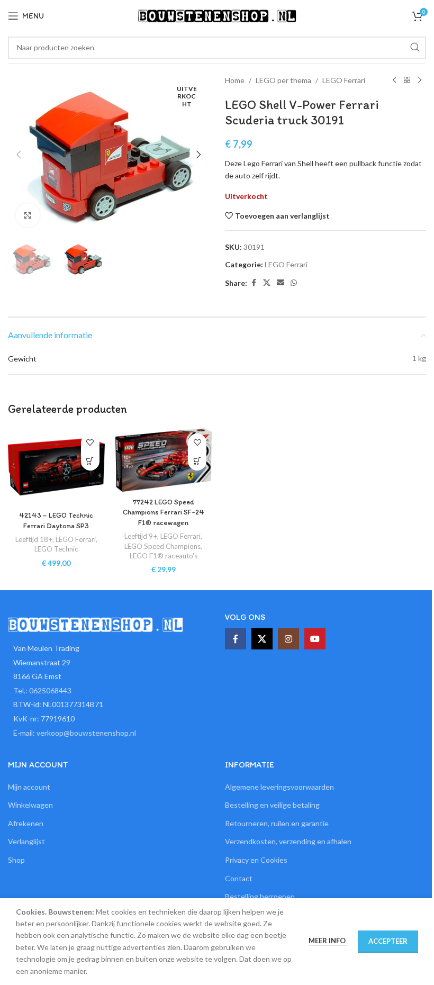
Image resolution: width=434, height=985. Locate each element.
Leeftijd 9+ (140, 536)
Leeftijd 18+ (33, 539)
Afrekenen (25, 823)
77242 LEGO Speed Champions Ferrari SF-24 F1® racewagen (163, 512)
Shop (16, 859)
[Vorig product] (394, 80)
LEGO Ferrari (343, 80)
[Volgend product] (419, 80)
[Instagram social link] (288, 638)
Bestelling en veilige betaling (272, 804)
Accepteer (388, 941)
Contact (238, 878)
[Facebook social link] (253, 283)
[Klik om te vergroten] (28, 215)
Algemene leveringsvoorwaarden (279, 786)
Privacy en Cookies (256, 859)
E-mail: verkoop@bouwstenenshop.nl (74, 732)
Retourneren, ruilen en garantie (277, 823)
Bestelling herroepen (260, 896)
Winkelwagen (30, 804)
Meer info (328, 940)
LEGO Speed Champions (162, 546)
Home (235, 80)
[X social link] (267, 283)
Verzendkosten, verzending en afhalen (288, 841)
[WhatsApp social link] (293, 283)
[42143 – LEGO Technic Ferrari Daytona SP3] (56, 466)
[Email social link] (280, 283)
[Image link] (95, 623)
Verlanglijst (26, 841)
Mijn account (29, 786)
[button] (18, 154)
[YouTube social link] (315, 638)
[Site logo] (217, 15)
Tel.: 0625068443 (42, 690)
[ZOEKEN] (415, 48)
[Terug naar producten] (407, 80)
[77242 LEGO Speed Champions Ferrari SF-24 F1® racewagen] (163, 460)
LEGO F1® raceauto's (163, 556)
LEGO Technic (56, 549)
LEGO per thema (283, 80)
